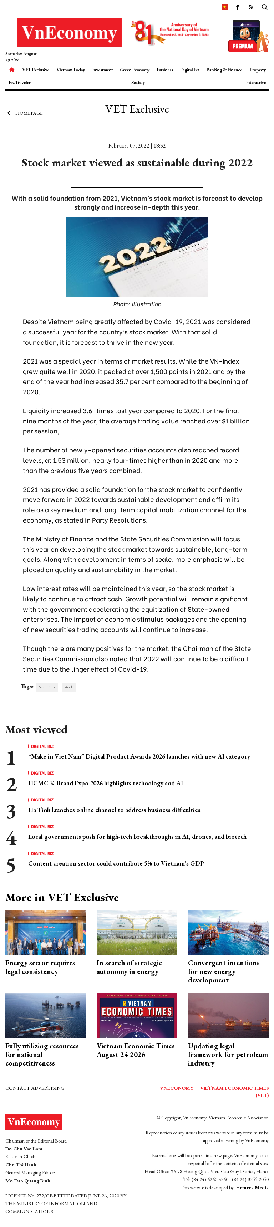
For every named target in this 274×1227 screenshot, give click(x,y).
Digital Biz (189, 69)
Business (165, 69)
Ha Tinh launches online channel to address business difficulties (114, 810)
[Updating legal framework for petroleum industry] (228, 1014)
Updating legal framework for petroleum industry (228, 1054)
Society (138, 82)
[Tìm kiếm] (265, 7)
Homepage (29, 113)
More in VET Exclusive (62, 897)
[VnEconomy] (225, 7)
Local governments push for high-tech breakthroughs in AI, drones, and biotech (137, 836)
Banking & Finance (224, 69)
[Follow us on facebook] (237, 7)
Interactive (256, 82)
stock (69, 687)
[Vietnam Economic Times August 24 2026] (137, 1014)
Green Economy (134, 69)
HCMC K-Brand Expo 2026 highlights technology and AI (105, 783)
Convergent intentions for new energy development (224, 971)
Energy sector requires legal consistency (40, 967)
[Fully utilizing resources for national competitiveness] (45, 1014)
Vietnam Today (70, 69)
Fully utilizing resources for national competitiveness (42, 1054)
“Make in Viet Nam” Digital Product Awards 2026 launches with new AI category (139, 756)
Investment (102, 69)
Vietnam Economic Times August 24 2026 (136, 1050)
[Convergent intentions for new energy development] (228, 931)
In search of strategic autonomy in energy (129, 967)
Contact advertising (34, 1088)
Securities (47, 687)
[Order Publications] (248, 35)
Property (257, 69)
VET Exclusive (35, 69)
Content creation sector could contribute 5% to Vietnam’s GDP (116, 863)
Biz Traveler (19, 82)
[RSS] (251, 7)
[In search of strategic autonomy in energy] (137, 931)
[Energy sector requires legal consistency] (45, 931)
